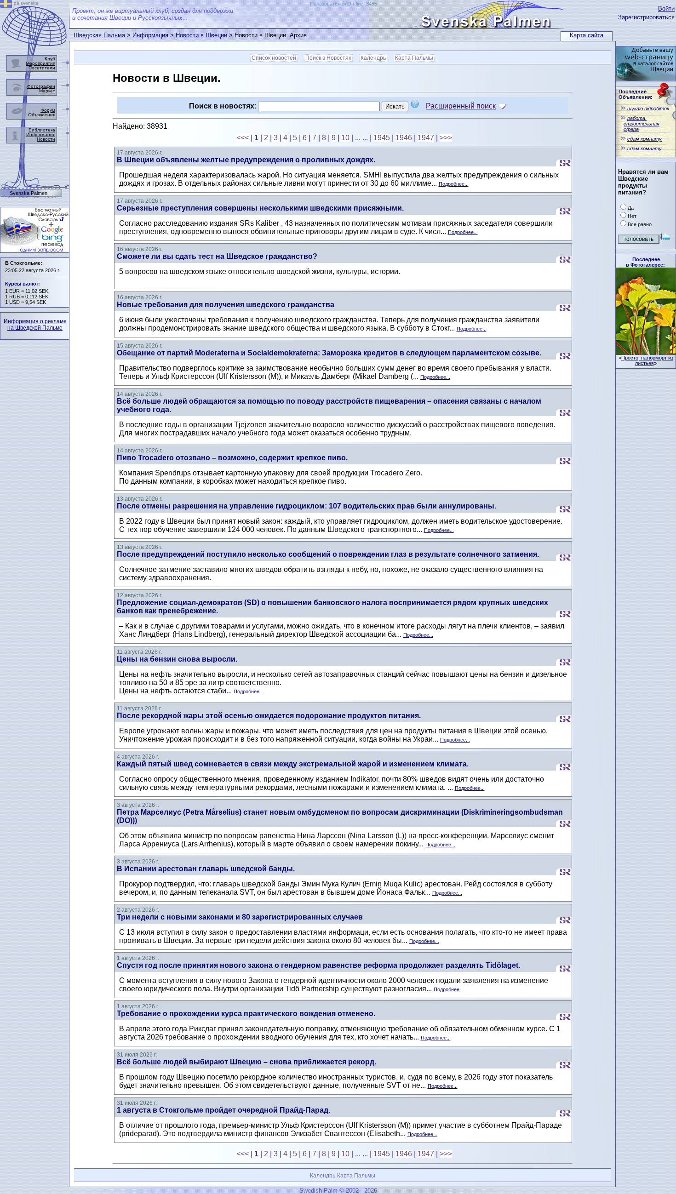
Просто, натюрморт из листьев (647, 360)
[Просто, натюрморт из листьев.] (646, 352)
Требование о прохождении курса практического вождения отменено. (246, 1013)
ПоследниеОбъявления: (636, 94)
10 (345, 138)
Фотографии (41, 86)
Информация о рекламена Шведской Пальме (35, 324)
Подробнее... (454, 184)
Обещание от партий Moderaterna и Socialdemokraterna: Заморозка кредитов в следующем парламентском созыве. (329, 353)
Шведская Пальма (99, 35)
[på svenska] (6, 5)
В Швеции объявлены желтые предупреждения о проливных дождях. (246, 160)
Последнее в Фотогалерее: (645, 262)
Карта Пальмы (414, 58)
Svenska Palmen (28, 193)
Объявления (41, 114)
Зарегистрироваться (646, 17)
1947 (426, 138)
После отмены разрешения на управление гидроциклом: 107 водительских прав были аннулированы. (306, 506)
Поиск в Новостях (328, 58)
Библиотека (42, 129)
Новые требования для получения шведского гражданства (225, 304)
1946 (403, 138)
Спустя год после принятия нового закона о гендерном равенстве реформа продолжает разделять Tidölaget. (318, 965)
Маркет (47, 90)
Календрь (373, 58)
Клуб (50, 58)
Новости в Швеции (201, 35)
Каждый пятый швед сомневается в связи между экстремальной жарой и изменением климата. (293, 764)
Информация (150, 35)
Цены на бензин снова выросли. (177, 659)
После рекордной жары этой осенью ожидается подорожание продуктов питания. (269, 716)
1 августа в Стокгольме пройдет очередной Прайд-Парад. (223, 1110)
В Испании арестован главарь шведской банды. (206, 869)
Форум (47, 110)
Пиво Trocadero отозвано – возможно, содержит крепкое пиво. (232, 458)
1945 (381, 138)
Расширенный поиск (461, 106)
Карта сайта (586, 35)
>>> (446, 138)
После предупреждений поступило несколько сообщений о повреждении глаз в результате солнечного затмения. (328, 554)
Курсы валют (21, 283)
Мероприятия (40, 63)
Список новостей (274, 58)
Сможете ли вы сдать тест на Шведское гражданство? (217, 256)
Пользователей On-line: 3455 (343, 3)
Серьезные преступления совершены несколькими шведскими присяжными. (260, 208)
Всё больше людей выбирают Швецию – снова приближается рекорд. (246, 1062)
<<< (242, 138)
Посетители (42, 67)
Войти (666, 8)
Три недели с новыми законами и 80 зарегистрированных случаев (240, 917)
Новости (46, 139)
